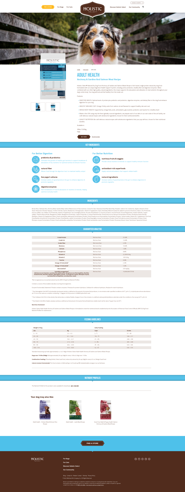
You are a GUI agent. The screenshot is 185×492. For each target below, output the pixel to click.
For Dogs (60, 7)
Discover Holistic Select (118, 7)
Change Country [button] (136, 2)
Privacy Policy (91, 476)
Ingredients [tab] (92, 200)
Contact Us (69, 476)
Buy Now (86, 137)
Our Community (134, 7)
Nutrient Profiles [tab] (92, 377)
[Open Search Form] (143, 6)
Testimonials (96, 137)
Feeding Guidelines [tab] (92, 319)
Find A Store (48, 7)
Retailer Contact (77, 476)
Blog (64, 476)
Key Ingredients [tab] (92, 144)
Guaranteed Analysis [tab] (92, 229)
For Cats (69, 7)
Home (78, 69)
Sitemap (85, 476)
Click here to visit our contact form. (95, 485)
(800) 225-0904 (81, 485)
